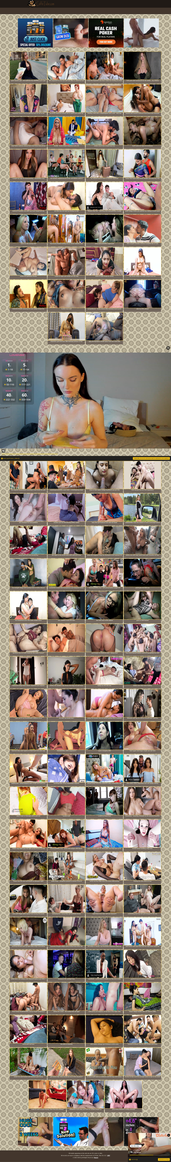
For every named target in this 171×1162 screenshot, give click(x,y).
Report (96, 1157)
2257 (108, 1155)
